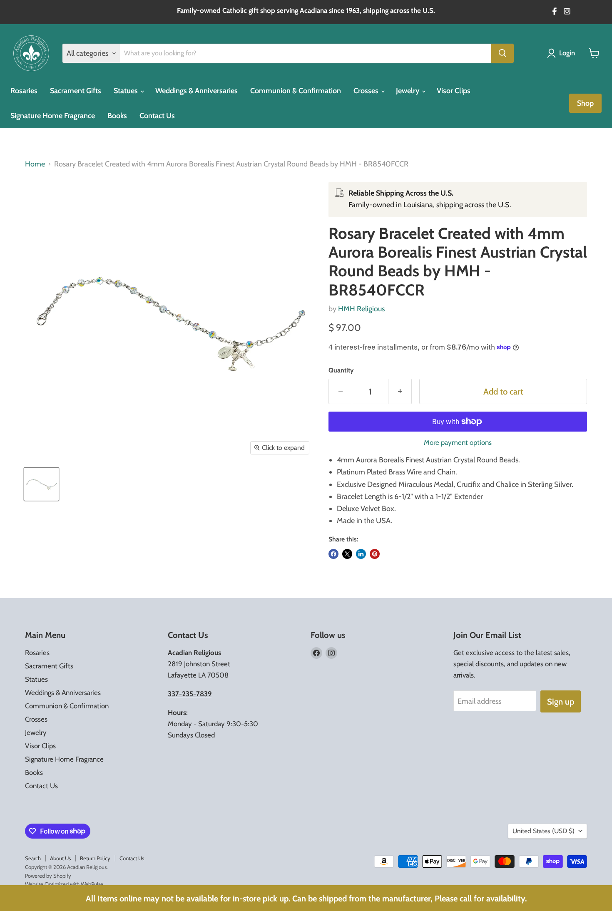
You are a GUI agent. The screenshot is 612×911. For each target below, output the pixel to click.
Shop (585, 103)
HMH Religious (361, 308)
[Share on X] (347, 554)
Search (33, 858)
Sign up (560, 701)
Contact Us (157, 115)
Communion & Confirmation (295, 90)
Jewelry (408, 90)
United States (543, 831)
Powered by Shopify (48, 875)
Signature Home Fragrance (52, 115)
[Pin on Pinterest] (375, 554)
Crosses (366, 90)
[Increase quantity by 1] (400, 391)
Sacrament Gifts (75, 90)
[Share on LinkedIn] (361, 554)
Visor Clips (453, 90)
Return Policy (95, 858)
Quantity (340, 370)
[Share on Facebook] (333, 554)
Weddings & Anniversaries (196, 90)
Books (117, 115)
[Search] (502, 53)
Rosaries (23, 90)
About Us (60, 858)
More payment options (458, 443)
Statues (126, 90)
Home (35, 164)
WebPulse (92, 884)
